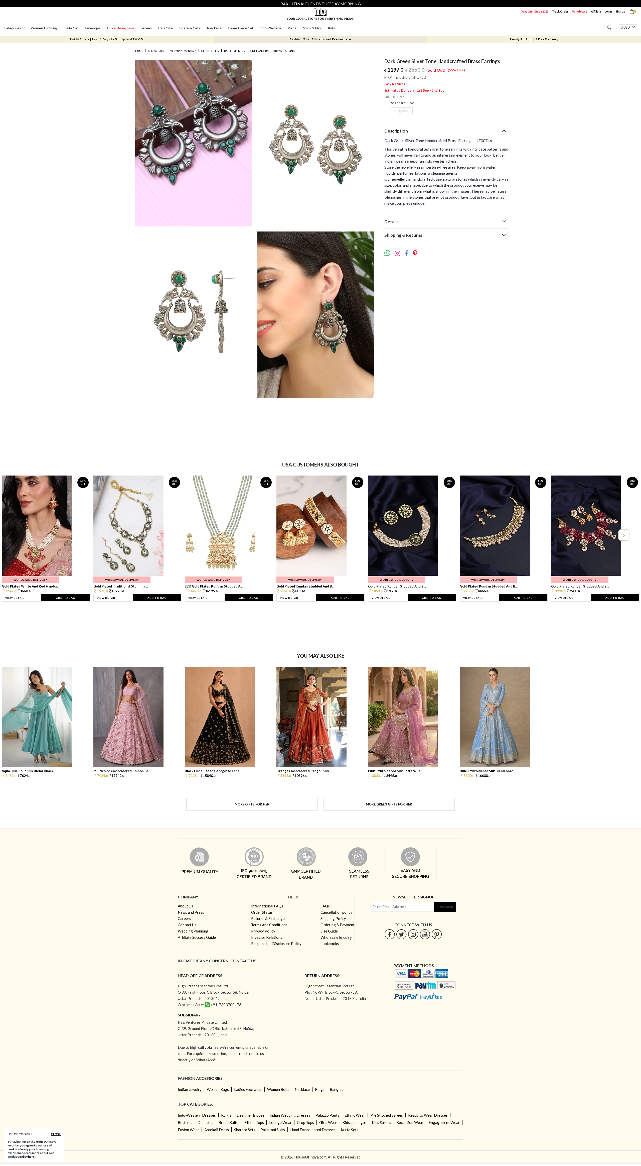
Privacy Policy (263, 931)
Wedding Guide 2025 (534, 11)
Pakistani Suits (272, 1129)
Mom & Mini (312, 28)
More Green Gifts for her (389, 804)
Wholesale (579, 11)
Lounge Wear (280, 1122)
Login (608, 11)
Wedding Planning (193, 931)
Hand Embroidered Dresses (313, 1129)
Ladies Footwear (248, 1089)
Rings (320, 1089)
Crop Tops (305, 1122)
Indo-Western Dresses (197, 1115)
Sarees (146, 28)
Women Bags (218, 1089)
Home (139, 50)
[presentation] (18, 535)
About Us (185, 906)
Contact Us (187, 924)
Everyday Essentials (182, 50)
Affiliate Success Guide (197, 937)
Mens (291, 28)
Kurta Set (71, 28)
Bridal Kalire (229, 1122)
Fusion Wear (188, 1129)
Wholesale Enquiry (336, 937)
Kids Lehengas (355, 1122)
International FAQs (267, 906)
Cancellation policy (336, 912)
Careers (184, 918)
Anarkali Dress (216, 1129)
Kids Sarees (381, 1122)
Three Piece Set (240, 28)
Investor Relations (266, 937)
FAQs (325, 906)
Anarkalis (214, 28)
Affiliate (596, 11)
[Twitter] (401, 934)
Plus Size (165, 28)
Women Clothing (44, 28)
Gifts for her (210, 50)
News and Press (191, 912)
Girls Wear (328, 1122)
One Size (402, 111)
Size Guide (329, 931)
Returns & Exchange (268, 918)
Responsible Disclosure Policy (276, 943)
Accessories (156, 50)
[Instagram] (413, 934)
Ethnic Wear (355, 1115)
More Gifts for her (252, 804)
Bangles (336, 1089)
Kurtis (226, 1115)
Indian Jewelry (190, 1089)
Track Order (560, 11)
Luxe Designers (120, 28)
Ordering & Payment (337, 924)
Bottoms (185, 1122)
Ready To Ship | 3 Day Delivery (534, 39)
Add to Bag (65, 597)
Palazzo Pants (327, 1115)
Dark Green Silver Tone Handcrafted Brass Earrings (260, 50)
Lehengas (93, 28)
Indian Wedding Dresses (290, 1115)
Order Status (262, 912)
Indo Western (270, 28)
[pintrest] (437, 934)
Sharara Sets (189, 28)
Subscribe (445, 907)
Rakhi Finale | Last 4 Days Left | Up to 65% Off (107, 39)
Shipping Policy (333, 918)
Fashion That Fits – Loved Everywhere (320, 39)
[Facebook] (390, 934)
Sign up (620, 11)
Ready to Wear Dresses (428, 1115)
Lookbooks (329, 943)
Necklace (302, 1089)
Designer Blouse (250, 1115)
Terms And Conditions (269, 924)
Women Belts (278, 1089)
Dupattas (205, 1122)
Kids (331, 28)
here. (31, 1156)
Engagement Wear (444, 1122)
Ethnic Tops (254, 1122)
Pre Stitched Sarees (386, 1115)
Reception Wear (409, 1122)
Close (56, 1134)
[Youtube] (425, 934)
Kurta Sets (349, 1129)
